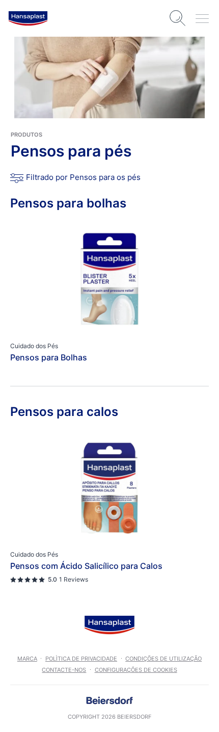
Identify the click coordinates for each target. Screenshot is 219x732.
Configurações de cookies (136, 669)
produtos (26, 134)
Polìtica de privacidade (81, 658)
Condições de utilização (163, 658)
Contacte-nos (64, 669)
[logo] (28, 18)
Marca (27, 658)
